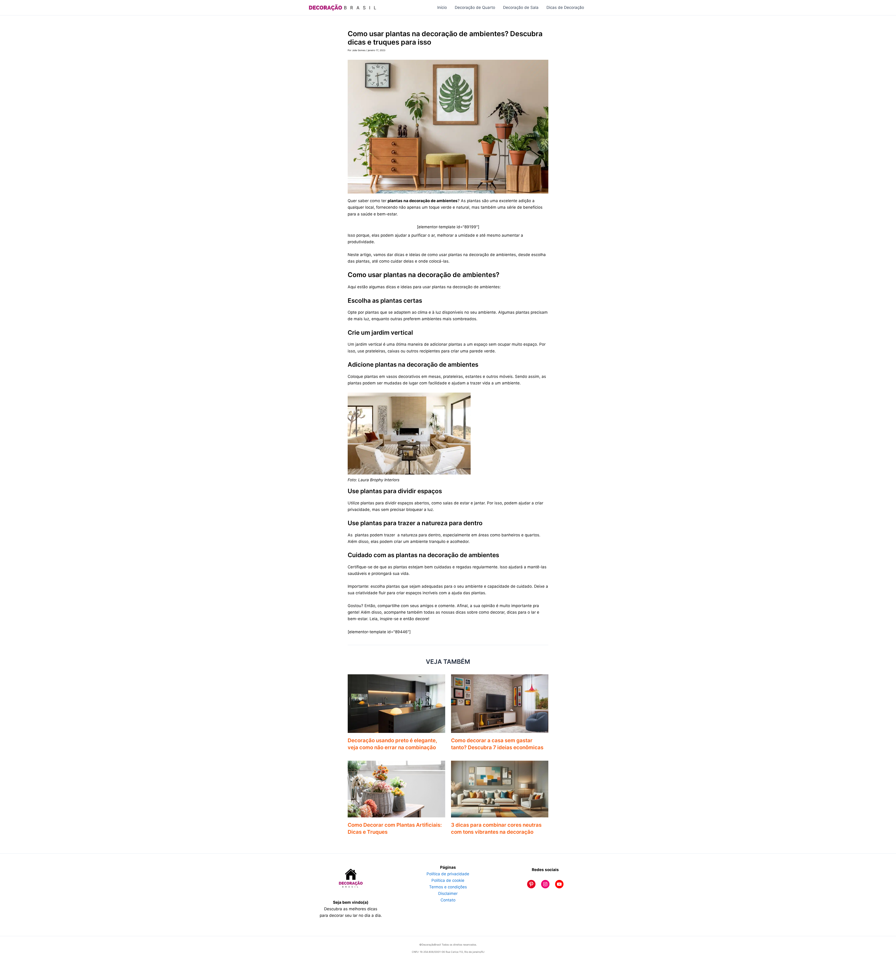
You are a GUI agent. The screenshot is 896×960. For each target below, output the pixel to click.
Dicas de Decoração (565, 7)
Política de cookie (447, 880)
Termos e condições (448, 887)
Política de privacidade (448, 874)
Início (442, 7)
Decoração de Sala (521, 7)
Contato (448, 900)
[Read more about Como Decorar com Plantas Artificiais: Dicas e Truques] (396, 788)
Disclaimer (448, 893)
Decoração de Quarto (475, 7)
